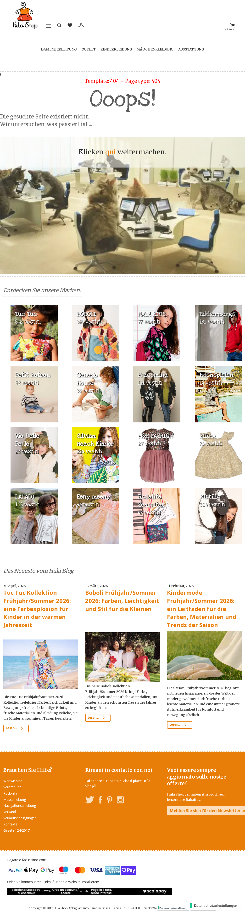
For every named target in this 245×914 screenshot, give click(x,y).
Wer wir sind (12, 781)
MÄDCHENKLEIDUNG (155, 49)
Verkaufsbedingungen (20, 818)
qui (110, 152)
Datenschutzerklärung (173, 908)
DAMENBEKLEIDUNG (59, 49)
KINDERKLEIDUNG (116, 49)
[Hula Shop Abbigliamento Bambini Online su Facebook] (100, 800)
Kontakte (10, 824)
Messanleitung (14, 799)
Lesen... (11, 728)
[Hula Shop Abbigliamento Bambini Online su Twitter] (89, 800)
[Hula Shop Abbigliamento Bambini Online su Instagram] (120, 800)
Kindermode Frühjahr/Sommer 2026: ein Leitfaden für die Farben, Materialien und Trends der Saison (201, 608)
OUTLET (89, 49)
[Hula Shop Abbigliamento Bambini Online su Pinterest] (109, 800)
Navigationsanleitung (19, 805)
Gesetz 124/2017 (16, 830)
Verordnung (12, 787)
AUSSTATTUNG (191, 49)
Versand (9, 811)
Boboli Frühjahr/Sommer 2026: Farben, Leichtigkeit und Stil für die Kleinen (122, 600)
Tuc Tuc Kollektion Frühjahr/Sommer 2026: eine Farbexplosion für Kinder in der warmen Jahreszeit (37, 608)
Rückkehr (10, 793)
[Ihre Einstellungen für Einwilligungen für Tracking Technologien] (213, 905)
